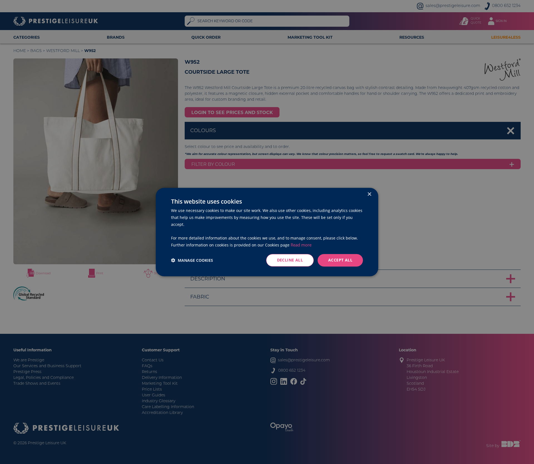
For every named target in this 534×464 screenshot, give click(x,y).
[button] (192, 260)
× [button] (369, 194)
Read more (301, 245)
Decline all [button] (290, 260)
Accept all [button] (340, 260)
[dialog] (267, 232)
